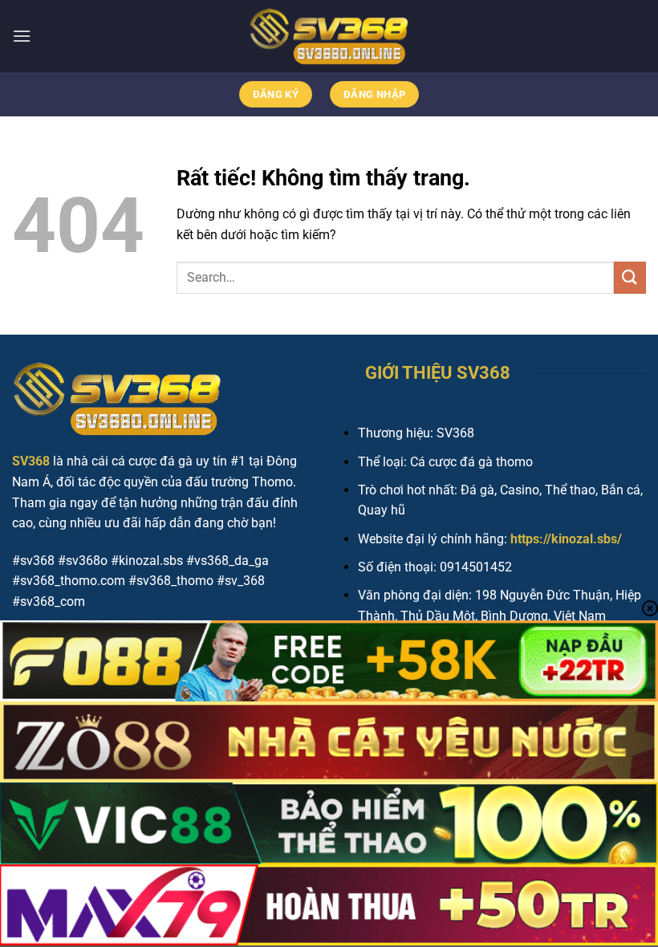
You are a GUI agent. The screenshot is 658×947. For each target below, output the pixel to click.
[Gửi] (630, 277)
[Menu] (21, 35)
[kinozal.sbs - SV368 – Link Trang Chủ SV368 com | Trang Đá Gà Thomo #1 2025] (329, 36)
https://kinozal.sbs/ (566, 539)
